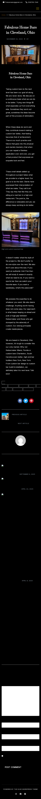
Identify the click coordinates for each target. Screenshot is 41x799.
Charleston (13, 386)
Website (5, 744)
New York (18, 389)
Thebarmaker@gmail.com (14, 2)
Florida (32, 386)
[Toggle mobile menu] (37, 8)
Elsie (20, 789)
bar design (4, 384)
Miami (9, 389)
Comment (6, 684)
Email (5, 732)
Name (5, 721)
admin (31, 39)
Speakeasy (28, 389)
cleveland (24, 386)
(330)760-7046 (33, 2)
